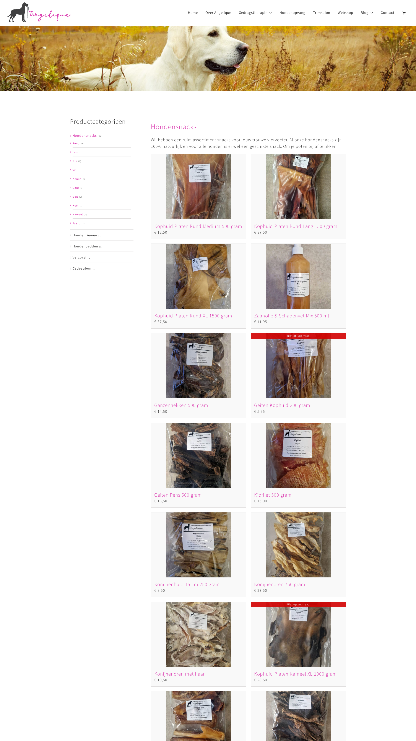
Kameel (78, 214)
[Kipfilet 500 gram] (298, 455)
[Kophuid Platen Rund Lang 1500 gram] (298, 186)
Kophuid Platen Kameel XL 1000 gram (295, 674)
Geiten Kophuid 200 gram (282, 405)
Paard (77, 223)
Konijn (77, 179)
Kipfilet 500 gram (273, 495)
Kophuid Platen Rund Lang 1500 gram (296, 226)
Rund (76, 143)
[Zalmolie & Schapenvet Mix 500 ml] (298, 276)
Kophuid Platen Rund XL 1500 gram (193, 315)
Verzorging (82, 257)
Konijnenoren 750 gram (279, 584)
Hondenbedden (85, 246)
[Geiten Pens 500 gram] (198, 455)
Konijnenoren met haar (179, 674)
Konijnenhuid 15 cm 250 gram (187, 584)
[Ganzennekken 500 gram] (198, 365)
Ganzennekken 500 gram (181, 405)
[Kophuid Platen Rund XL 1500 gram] (198, 276)
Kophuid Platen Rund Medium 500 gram (198, 226)
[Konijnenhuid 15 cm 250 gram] (198, 544)
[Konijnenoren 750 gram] (298, 544)
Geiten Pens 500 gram (178, 495)
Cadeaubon (82, 268)
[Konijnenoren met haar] (198, 634)
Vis (74, 170)
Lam (75, 152)
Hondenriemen (85, 235)
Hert (75, 206)
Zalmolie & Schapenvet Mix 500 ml (291, 315)
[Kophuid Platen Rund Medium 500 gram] (198, 186)
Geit (75, 197)
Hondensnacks (85, 135)
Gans (76, 188)
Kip (75, 161)
